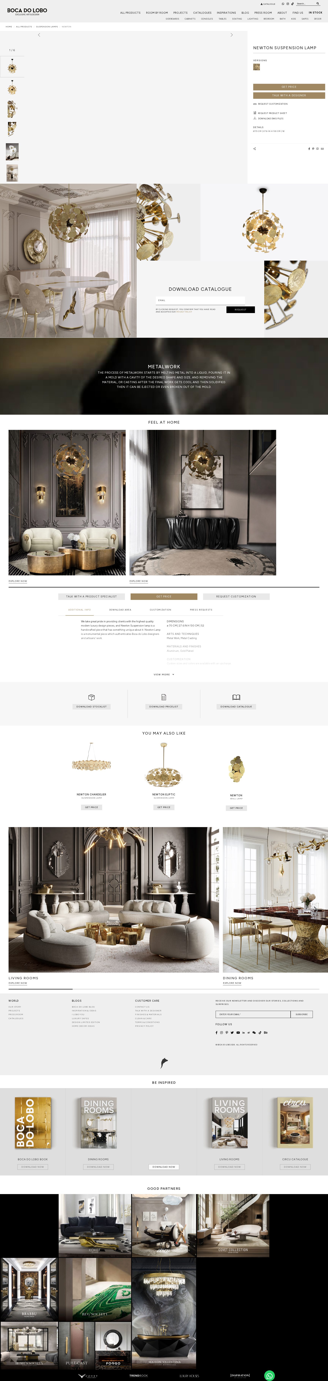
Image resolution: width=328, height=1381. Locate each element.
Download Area (120, 610)
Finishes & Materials (148, 1014)
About (282, 12)
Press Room (263, 12)
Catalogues (202, 12)
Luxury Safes (80, 1018)
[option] (12, 66)
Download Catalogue (236, 706)
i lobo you (78, 1014)
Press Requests (201, 610)
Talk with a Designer (148, 1010)
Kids (293, 19)
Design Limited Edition (86, 1022)
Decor (318, 19)
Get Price (289, 86)
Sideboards (172, 19)
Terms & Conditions (147, 1022)
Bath (282, 19)
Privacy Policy (144, 1026)
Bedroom (269, 19)
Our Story (15, 1007)
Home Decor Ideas (83, 1026)
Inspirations (226, 12)
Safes (305, 19)
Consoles (207, 19)
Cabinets (190, 19)
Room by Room (157, 12)
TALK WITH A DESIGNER (289, 95)
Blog (245, 12)
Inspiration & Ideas (84, 1010)
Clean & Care (143, 1018)
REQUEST (241, 309)
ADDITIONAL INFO (79, 610)
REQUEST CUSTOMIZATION (236, 596)
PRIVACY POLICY (184, 312)
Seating (237, 19)
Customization (160, 610)
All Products (130, 12)
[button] (316, 510)
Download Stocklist (91, 706)
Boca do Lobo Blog (83, 1007)
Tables (223, 19)
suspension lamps (47, 26)
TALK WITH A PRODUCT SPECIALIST (91, 596)
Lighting (253, 19)
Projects (180, 12)
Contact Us (142, 1007)
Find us (298, 12)
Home (9, 26)
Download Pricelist (163, 706)
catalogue (269, 4)
